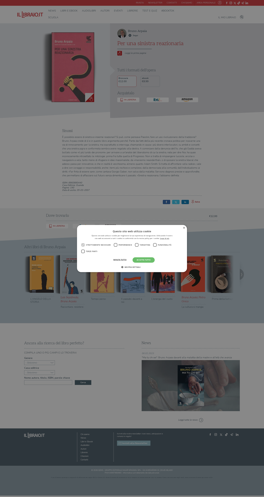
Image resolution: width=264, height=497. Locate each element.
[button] (132, 267)
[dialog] (132, 248)
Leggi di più (164, 238)
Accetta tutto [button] (144, 260)
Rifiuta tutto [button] (120, 260)
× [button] (184, 228)
